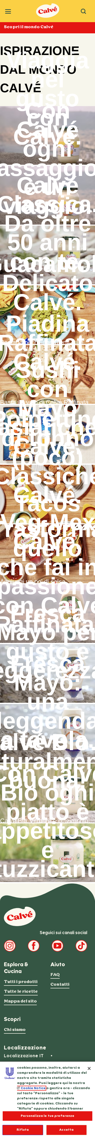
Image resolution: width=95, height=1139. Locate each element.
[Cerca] (83, 11)
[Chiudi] (89, 1068)
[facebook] (33, 945)
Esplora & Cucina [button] (16, 968)
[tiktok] (81, 945)
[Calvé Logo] (47, 16)
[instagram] (9, 945)
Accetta (66, 1129)
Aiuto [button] (57, 964)
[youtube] (57, 945)
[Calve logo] (20, 916)
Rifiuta (23, 1129)
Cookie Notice (33, 1088)
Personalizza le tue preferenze (48, 1116)
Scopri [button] (12, 1019)
